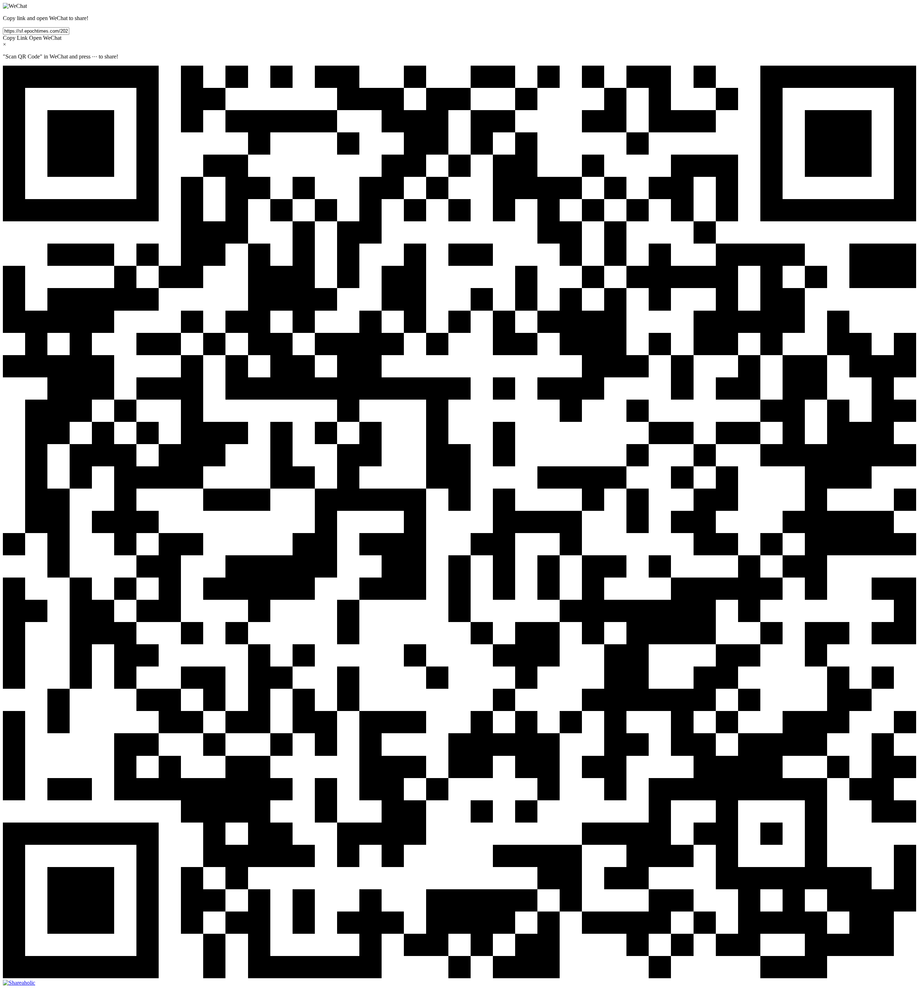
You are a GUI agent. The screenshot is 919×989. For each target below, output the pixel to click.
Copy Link (15, 38)
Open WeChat (45, 38)
